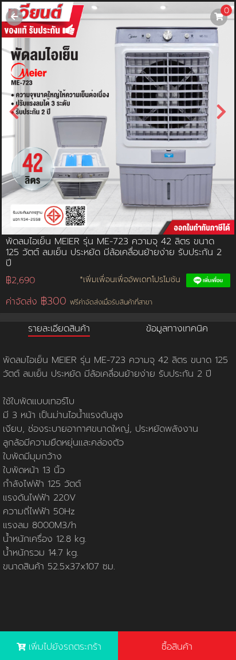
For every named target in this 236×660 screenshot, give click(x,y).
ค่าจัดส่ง (79, 301)
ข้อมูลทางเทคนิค (177, 328)
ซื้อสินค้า (177, 647)
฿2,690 (20, 280)
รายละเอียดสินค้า (59, 328)
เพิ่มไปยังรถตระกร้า (65, 647)
